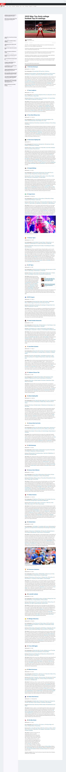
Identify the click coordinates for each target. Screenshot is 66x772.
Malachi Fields (31, 160)
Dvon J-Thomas (53, 122)
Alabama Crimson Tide (34, 372)
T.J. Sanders (38, 328)
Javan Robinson (45, 428)
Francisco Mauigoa (44, 678)
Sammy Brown (27, 243)
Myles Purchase (42, 356)
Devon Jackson (42, 198)
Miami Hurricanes (33, 669)
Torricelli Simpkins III (45, 329)
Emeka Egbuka (40, 73)
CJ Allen (30, 173)
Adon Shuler (37, 145)
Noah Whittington (32, 199)
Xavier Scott (27, 401)
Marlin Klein (30, 625)
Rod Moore (36, 624)
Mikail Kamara (46, 500)
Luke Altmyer (36, 400)
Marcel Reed (36, 650)
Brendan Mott (49, 477)
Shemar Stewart (44, 653)
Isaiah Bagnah (43, 304)
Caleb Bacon (48, 352)
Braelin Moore (32, 286)
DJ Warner (47, 465)
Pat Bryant (31, 404)
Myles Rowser (52, 427)
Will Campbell (42, 272)
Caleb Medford (27, 487)
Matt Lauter (42, 701)
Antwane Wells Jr (49, 727)
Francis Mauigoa (42, 675)
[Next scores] (65, 1)
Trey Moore (31, 95)
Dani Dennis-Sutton (32, 120)
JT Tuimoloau (45, 74)
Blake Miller (49, 243)
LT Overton (37, 378)
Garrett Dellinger (30, 274)
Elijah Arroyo (38, 678)
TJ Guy (49, 623)
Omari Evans (40, 131)
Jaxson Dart (31, 727)
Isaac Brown (40, 598)
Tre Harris (43, 727)
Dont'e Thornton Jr (28, 578)
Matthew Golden (38, 98)
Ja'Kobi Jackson (27, 527)
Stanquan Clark (50, 598)
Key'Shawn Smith (33, 454)
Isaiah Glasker (37, 302)
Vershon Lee (39, 329)
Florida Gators (32, 522)
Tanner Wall (47, 302)
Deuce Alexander (29, 747)
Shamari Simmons (52, 430)
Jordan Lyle (42, 673)
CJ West (36, 503)
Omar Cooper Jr (42, 499)
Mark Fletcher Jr (36, 673)
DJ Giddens (31, 477)
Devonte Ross (40, 132)
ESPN (2, 4)
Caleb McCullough (45, 430)
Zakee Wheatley (38, 120)
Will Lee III (35, 651)
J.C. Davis (47, 400)
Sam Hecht (30, 475)
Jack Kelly (42, 302)
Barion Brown (32, 284)
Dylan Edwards (42, 474)
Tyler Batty (38, 304)
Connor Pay (36, 306)
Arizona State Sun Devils (34, 423)
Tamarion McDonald (37, 603)
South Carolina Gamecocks (35, 320)
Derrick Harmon (44, 203)
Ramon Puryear (51, 601)
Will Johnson (44, 627)
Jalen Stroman (42, 163)
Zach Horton (44, 502)
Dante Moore (46, 210)
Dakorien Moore (27, 212)
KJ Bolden (40, 173)
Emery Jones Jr (48, 272)
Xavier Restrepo (42, 677)
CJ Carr (51, 154)
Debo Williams (49, 328)
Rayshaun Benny (31, 624)
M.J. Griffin (31, 603)
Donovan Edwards (45, 629)
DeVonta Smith (33, 163)
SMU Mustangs (32, 445)
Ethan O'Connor (40, 690)
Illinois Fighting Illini (33, 396)
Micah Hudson (31, 662)
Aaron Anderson (49, 269)
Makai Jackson (47, 511)
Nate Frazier (42, 172)
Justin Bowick (35, 415)
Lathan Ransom (33, 74)
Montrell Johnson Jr (51, 531)
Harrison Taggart (31, 302)
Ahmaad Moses (33, 450)
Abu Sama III (48, 350)
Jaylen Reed (42, 122)
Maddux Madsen (36, 701)
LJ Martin (40, 301)
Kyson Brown (47, 427)
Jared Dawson (44, 162)
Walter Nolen (36, 729)
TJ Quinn (45, 598)
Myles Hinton (51, 629)
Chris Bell (35, 598)
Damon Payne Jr (41, 639)
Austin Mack (36, 389)
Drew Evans (53, 499)
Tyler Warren (37, 122)
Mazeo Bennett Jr (43, 324)
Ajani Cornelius (32, 203)
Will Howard (46, 73)
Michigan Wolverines (34, 618)
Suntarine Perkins (31, 725)
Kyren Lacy (32, 272)
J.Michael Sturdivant (49, 540)
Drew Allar (35, 119)
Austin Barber (41, 526)
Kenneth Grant (38, 627)
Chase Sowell (34, 366)
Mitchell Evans (38, 147)
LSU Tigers (30, 265)
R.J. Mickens (42, 245)
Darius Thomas (51, 614)
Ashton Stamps (31, 270)
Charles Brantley (49, 689)
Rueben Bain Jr (28, 675)
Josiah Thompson (50, 324)
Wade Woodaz (33, 243)
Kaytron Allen (41, 119)
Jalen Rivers (36, 677)
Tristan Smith (29, 261)
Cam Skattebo (32, 430)
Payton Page (30, 246)
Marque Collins (49, 304)
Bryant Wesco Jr (49, 242)
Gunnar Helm (40, 99)
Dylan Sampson (32, 577)
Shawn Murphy (46, 336)
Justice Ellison (38, 502)
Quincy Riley (27, 603)
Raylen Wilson (35, 173)
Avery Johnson (36, 474)
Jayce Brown (48, 474)
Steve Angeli (27, 158)
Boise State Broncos (33, 696)
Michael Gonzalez (45, 603)
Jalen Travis (49, 355)
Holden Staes (31, 512)
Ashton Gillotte (45, 601)
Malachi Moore (48, 380)
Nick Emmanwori (32, 328)
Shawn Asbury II (30, 503)
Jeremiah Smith (36, 71)
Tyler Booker (43, 380)
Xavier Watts (48, 147)
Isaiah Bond (47, 105)
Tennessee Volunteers (34, 569)
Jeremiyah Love (36, 144)
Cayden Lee (42, 724)
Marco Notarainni (37, 702)
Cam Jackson (28, 532)
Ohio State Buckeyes (33, 66)
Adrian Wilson (49, 440)
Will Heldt (48, 260)
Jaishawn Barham (43, 623)
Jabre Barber (37, 655)
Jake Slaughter (35, 526)
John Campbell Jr (40, 578)
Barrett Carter (37, 245)
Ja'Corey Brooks (38, 601)
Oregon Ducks (31, 194)
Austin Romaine (35, 475)
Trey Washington (41, 729)
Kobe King (27, 124)
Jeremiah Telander (44, 575)
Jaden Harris (46, 186)
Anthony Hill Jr (49, 94)
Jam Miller (35, 376)
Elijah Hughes (53, 162)
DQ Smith (42, 326)
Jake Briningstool (48, 245)
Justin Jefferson (43, 378)
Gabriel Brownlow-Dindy (34, 336)
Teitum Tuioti (48, 198)
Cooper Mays (34, 578)
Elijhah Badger (38, 531)
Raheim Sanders (53, 329)
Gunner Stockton (36, 172)
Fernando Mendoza (36, 509)
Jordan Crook (40, 428)
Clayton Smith (52, 428)
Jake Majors (40, 106)
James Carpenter (41, 503)
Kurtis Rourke (32, 502)
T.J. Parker (38, 243)
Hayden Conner (48, 106)
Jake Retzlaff (36, 301)
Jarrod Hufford (43, 355)
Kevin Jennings (36, 449)
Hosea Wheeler (39, 514)
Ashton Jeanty (32, 704)
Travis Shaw (41, 110)
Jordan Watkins (37, 727)
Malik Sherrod (29, 712)
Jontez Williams (34, 352)
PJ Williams (28, 450)
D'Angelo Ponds (34, 500)
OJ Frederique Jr (35, 675)
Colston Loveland (31, 629)
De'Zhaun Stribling (48, 746)
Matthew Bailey (43, 401)
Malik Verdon (48, 356)
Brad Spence (48, 108)
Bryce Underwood (51, 633)
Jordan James (51, 201)
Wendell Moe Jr (42, 586)
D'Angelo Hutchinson (37, 599)
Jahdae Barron (34, 99)
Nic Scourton (32, 653)
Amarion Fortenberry (28, 488)
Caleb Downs (47, 71)
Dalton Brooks (40, 651)
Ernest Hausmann (36, 623)
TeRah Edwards (44, 404)
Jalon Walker (49, 175)
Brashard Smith (32, 453)
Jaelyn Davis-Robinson (40, 450)
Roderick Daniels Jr (46, 461)
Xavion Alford (27, 428)
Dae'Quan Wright (48, 724)
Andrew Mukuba (28, 99)
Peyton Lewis (49, 573)
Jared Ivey (53, 729)
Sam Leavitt (35, 427)
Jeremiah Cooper (28, 352)
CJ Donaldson (49, 83)
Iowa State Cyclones (33, 346)
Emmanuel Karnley (30, 690)
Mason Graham (32, 627)
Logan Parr (47, 449)
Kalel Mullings (38, 629)
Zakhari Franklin (37, 404)
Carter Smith (48, 499)
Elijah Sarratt (36, 499)
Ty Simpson (53, 388)
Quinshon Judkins (29, 85)
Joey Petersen (31, 356)
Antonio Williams (42, 242)
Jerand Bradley (39, 486)
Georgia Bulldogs (32, 168)
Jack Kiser (30, 148)
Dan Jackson (30, 177)
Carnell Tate (42, 71)
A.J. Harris (44, 120)
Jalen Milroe (32, 380)
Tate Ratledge (37, 175)
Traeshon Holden (44, 201)
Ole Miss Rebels (32, 720)
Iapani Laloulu (38, 199)
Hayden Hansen (41, 527)
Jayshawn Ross (27, 489)
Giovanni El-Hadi (47, 624)
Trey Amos (30, 729)
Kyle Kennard (44, 328)
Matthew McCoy (53, 673)
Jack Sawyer (39, 74)
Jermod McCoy (30, 575)
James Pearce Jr (38, 577)
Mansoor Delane (30, 288)
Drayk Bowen (32, 145)
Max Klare (33, 84)
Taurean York (29, 651)
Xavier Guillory (38, 430)
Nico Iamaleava (36, 573)
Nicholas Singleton (48, 119)
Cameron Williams (52, 98)
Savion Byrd (53, 449)
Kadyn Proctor (31, 378)
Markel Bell (47, 673)
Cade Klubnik (36, 242)
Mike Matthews (42, 573)
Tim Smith (31, 381)
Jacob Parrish (36, 479)
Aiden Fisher (28, 500)
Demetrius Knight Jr (28, 329)
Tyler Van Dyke (52, 464)
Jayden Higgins (37, 355)
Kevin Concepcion (39, 660)
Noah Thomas (48, 185)
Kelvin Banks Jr (45, 98)
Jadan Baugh (52, 526)
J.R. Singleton (36, 356)
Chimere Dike (44, 531)
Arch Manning (36, 94)
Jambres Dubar (30, 711)
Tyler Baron (50, 678)
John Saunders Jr (47, 729)
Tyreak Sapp (47, 527)
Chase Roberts (46, 301)
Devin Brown (27, 81)
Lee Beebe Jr (37, 511)
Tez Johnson (38, 201)
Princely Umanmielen (29, 730)
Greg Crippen (41, 624)
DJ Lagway (46, 526)
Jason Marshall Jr (47, 532)
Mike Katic (48, 502)
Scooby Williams (46, 651)
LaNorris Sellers (36, 324)
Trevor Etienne (43, 175)
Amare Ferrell (40, 500)
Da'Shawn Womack (44, 748)
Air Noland (32, 81)
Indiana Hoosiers (32, 494)
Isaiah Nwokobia (42, 449)
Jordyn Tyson (41, 427)
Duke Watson (30, 599)
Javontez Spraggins (47, 578)
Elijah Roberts (51, 453)
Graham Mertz (34, 532)
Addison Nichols (33, 465)
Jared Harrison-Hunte (39, 453)
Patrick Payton (28, 282)
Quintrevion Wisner (43, 94)
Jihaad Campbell (37, 380)
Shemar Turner (38, 653)
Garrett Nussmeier (36, 269)
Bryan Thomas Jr (37, 326)
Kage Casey (47, 701)
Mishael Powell (34, 679)
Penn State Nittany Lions (34, 115)
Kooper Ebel (53, 350)
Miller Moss (42, 609)
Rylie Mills (43, 147)
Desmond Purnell (46, 475)
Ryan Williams (41, 376)
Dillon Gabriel (32, 201)
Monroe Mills (50, 611)
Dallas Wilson (27, 543)
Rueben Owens (47, 650)
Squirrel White (45, 577)
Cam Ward (31, 677)
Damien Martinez (31, 678)
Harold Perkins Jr (37, 270)
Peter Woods (44, 243)
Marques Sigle (30, 479)
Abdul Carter (32, 122)
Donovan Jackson (52, 73)
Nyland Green (40, 440)
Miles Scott (49, 401)
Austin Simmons (36, 724)
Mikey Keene (46, 635)
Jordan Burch (38, 203)
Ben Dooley (37, 704)
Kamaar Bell (34, 329)
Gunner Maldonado (42, 488)
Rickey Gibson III (37, 575)
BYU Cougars (31, 297)
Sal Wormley (47, 122)
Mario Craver (51, 660)
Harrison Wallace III (33, 131)
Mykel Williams (42, 177)
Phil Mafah (31, 245)
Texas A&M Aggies (33, 646)
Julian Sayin (29, 80)
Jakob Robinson (32, 304)
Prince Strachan (43, 704)
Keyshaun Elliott (33, 428)
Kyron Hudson (38, 133)
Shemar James (32, 531)
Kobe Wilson (27, 454)
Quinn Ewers (32, 98)
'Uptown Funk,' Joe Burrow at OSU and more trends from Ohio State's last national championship (50, 285)
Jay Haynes (35, 256)
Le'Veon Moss (41, 650)
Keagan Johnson (37, 477)
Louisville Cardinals (33, 594)
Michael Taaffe (36, 95)
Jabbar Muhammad (52, 203)
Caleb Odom (40, 747)
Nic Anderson (35, 283)
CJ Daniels (37, 272)
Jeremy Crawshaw (40, 532)
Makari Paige (49, 627)
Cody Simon (28, 74)
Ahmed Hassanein (50, 704)
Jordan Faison (48, 144)
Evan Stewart (36, 198)
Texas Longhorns (32, 90)
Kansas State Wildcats (34, 470)
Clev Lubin (37, 614)
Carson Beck (32, 175)
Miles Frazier (36, 274)
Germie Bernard (47, 376)
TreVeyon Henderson (33, 73)
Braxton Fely (53, 701)
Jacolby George (49, 677)
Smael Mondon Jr (36, 177)
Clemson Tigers (31, 237)
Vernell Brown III (33, 543)
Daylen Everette (45, 173)
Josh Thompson (30, 287)
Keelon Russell (46, 389)
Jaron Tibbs (49, 486)
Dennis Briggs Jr (50, 404)
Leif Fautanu (27, 432)
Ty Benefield (43, 702)
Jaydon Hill (50, 653)
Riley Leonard (32, 147)
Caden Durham (43, 269)
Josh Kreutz (52, 400)
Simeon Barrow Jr (27, 679)
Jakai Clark (45, 453)
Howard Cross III (36, 148)
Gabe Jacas (32, 401)
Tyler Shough (32, 601)
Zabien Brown (49, 378)
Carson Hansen (41, 350)
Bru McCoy (51, 577)
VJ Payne (40, 475)
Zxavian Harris (38, 725)
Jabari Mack (38, 615)
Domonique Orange (42, 352)
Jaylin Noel (31, 355)
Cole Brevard (32, 110)
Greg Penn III (42, 274)
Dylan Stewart (31, 326)
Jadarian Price (42, 144)
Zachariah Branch (34, 186)
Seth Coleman (27, 406)
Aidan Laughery (42, 400)
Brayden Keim (31, 306)
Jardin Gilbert (43, 270)
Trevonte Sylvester (44, 599)
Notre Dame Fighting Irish (34, 139)
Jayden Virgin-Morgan (29, 702)
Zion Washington (48, 702)
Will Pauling (40, 160)
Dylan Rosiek (37, 401)
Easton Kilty (44, 477)
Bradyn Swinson (48, 274)
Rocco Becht (36, 350)
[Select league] (2, 1)
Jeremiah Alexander (39, 260)
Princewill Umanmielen (32, 748)
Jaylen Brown (27, 338)
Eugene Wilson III (34, 527)
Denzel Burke (51, 74)
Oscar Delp (47, 172)
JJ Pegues (29, 743)
